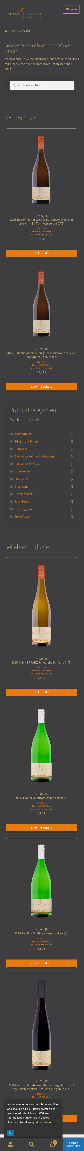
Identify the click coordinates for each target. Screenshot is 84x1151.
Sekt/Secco (21, 501)
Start (12, 31)
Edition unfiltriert (26, 441)
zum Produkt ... (41, 253)
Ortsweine (21, 486)
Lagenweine (22, 471)
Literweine (21, 479)
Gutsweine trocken (27, 464)
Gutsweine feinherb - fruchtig (34, 456)
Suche (31, 1144)
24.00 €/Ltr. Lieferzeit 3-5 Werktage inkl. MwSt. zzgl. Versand (41, 1097)
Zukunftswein (23, 516)
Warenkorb (48, 1141)
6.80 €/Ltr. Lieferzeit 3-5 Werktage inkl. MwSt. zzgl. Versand (41, 941)
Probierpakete (24, 494)
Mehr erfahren (44, 1122)
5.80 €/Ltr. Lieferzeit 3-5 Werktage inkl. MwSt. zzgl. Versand (41, 806)
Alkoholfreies (23, 434)
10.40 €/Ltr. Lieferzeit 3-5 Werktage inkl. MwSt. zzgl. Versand (41, 670)
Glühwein (20, 449)
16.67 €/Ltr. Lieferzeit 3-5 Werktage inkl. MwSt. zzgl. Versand (41, 231)
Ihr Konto (10, 1144)
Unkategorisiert (25, 509)
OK (10, 1133)
